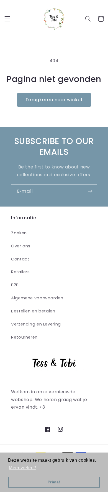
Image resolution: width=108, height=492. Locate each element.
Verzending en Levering (36, 324)
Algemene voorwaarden (37, 298)
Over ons (20, 246)
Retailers (20, 272)
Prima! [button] (54, 482)
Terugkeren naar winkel (53, 99)
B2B (15, 285)
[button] (7, 19)
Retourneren (24, 337)
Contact (20, 259)
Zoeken (19, 233)
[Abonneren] (90, 191)
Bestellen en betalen (33, 311)
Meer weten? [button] (22, 467)
